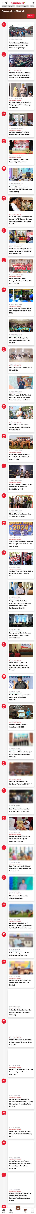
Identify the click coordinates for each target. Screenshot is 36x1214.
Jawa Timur (12, 41)
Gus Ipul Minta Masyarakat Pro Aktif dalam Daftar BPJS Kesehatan (19, 697)
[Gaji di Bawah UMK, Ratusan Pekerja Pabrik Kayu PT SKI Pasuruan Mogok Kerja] (21, 30)
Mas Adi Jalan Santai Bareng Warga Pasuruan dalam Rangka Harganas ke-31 (19, 427)
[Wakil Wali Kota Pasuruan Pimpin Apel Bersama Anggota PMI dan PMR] (21, 295)
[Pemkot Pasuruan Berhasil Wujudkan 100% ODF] (21, 712)
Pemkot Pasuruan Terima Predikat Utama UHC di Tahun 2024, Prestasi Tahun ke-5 (21, 487)
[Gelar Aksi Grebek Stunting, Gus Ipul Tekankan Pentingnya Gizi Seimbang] (21, 997)
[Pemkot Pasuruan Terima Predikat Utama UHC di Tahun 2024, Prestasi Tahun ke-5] (21, 471)
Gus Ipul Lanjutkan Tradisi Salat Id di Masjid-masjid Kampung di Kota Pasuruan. (20, 1042)
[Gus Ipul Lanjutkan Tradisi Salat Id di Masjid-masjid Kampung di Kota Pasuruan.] (21, 1027)
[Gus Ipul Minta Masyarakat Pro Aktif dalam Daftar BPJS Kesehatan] (21, 682)
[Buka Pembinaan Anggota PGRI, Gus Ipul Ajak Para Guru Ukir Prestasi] (21, 967)
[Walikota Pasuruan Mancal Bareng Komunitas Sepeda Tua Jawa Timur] (21, 558)
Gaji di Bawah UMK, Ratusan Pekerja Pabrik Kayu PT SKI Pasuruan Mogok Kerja (19, 45)
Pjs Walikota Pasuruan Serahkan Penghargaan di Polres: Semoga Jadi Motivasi (20, 105)
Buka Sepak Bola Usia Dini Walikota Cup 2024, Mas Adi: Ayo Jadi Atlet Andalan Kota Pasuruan (20, 925)
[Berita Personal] (18, 1208)
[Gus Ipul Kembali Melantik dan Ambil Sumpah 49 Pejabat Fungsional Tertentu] (21, 823)
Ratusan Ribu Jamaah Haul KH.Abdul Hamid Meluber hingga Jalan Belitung (20, 189)
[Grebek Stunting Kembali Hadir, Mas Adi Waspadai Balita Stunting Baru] (21, 1119)
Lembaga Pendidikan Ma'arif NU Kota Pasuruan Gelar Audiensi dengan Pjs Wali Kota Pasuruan (20, 75)
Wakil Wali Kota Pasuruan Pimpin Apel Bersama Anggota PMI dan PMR (20, 310)
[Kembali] (3, 3)
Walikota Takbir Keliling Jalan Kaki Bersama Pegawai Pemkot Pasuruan (21, 1072)
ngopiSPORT (26, 6)
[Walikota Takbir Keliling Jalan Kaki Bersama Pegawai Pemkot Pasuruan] (21, 1057)
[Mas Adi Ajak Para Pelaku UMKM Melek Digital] (21, 355)
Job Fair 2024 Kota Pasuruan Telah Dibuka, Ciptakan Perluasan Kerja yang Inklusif (21, 544)
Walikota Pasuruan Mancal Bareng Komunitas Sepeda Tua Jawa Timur (21, 573)
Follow (30, 16)
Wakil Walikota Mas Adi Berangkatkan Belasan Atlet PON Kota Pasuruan (20, 281)
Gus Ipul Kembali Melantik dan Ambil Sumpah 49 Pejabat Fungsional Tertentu (19, 839)
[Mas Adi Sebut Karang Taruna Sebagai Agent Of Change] (21, 147)
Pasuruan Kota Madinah (15, 70)
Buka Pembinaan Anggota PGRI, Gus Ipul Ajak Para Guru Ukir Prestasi (20, 982)
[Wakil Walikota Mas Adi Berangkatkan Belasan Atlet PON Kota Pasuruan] (21, 266)
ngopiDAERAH (11, 6)
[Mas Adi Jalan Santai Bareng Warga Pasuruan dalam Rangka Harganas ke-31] (21, 412)
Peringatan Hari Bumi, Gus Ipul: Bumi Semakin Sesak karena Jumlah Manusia (20, 635)
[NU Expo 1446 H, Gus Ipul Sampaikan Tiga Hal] (21, 883)
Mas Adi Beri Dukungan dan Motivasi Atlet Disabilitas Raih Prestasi (19, 340)
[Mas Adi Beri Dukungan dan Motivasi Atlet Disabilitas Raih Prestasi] (21, 325)
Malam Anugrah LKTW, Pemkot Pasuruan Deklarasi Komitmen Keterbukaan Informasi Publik (20, 397)
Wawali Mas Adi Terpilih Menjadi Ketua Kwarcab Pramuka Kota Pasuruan (20, 754)
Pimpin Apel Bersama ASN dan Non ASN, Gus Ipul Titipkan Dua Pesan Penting (20, 457)
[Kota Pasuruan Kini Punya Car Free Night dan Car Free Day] (21, 796)
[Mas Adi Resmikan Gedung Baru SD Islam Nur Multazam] (21, 501)
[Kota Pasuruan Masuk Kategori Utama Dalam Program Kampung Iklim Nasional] (21, 853)
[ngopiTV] (6, 3)
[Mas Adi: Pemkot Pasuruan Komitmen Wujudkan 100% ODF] (21, 769)
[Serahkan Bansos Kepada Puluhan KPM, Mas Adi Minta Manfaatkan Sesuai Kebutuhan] (21, 236)
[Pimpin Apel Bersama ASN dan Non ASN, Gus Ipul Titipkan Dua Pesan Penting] (21, 442)
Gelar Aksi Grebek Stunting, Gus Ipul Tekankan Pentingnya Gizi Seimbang (20, 1012)
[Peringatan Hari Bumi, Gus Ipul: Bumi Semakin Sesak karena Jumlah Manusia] (21, 620)
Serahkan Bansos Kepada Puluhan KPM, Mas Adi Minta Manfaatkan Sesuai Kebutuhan (20, 251)
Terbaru (4, 6)
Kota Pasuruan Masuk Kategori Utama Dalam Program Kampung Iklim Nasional (20, 868)
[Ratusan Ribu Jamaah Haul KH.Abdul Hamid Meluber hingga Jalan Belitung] (21, 174)
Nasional (19, 6)
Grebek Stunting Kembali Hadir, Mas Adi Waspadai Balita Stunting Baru (20, 1134)
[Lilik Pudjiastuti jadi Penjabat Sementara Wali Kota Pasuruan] (21, 119)
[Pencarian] (32, 3)
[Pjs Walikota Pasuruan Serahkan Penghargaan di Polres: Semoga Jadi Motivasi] (21, 90)
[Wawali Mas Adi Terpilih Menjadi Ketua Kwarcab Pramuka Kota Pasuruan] (21, 739)
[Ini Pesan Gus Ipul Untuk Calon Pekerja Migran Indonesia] (21, 940)
